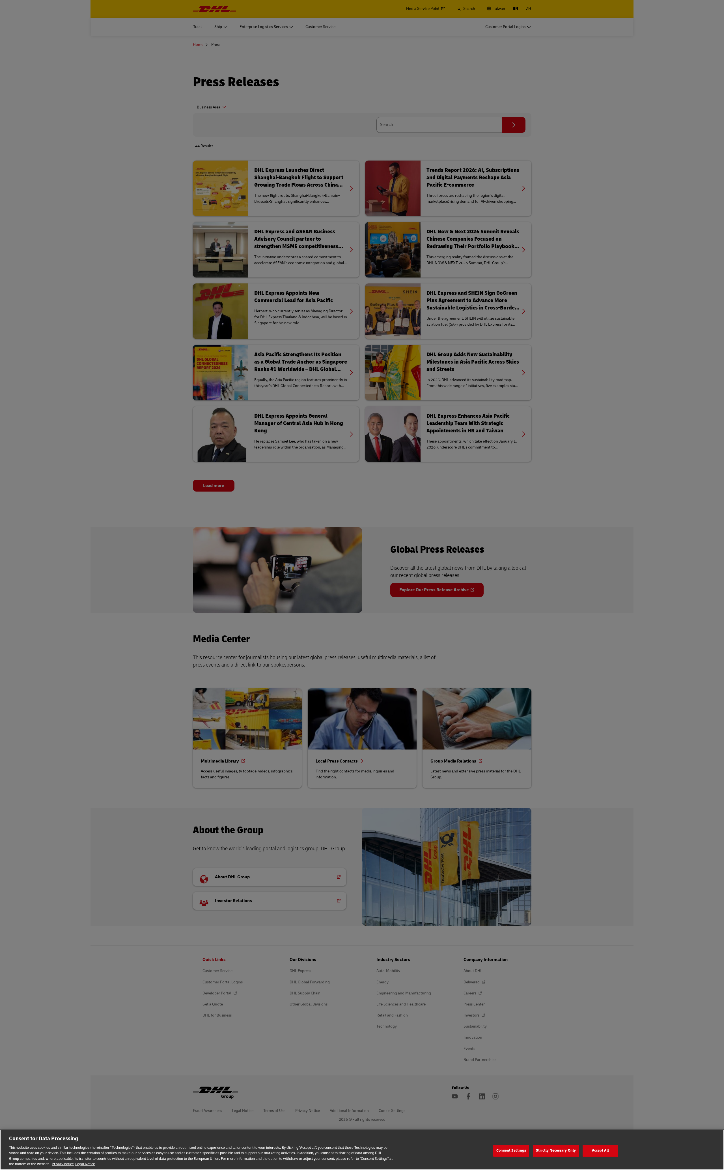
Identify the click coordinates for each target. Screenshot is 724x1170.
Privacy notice (63, 1164)
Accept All (600, 1150)
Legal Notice (85, 1164)
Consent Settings (511, 1150)
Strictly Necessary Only (556, 1150)
